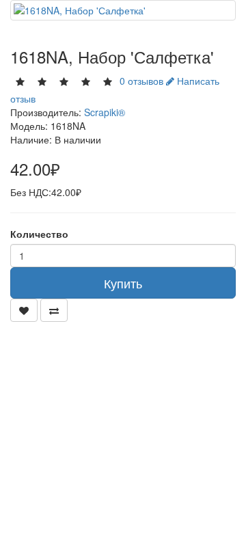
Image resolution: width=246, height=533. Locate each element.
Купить (123, 283)
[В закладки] (24, 310)
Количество (39, 234)
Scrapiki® (104, 112)
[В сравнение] (54, 310)
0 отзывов (141, 80)
